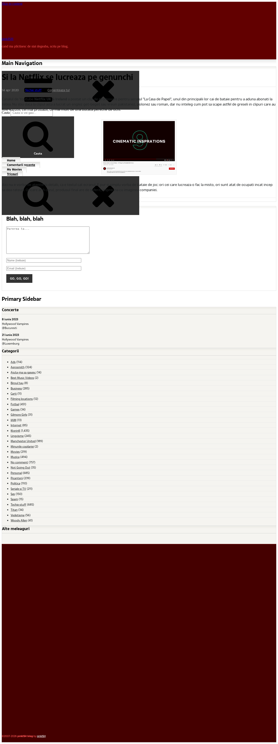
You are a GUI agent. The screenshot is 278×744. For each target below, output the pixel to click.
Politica (15, 483)
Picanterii (17, 478)
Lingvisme (17, 436)
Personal (16, 473)
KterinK (15, 430)
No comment (19, 462)
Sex (13, 494)
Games (15, 409)
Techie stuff (33, 90)
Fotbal (15, 404)
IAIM (13, 420)
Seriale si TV (18, 488)
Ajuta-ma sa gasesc (23, 372)
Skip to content (12, 3)
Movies (15, 451)
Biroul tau (17, 383)
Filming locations (22, 398)
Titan (14, 509)
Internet (16, 425)
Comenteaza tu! (59, 90)
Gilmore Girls (19, 414)
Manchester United (23, 441)
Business (16, 388)
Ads (13, 362)
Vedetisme (18, 515)
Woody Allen (19, 520)
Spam (14, 499)
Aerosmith (18, 367)
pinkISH (7, 39)
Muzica (15, 457)
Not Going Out (20, 467)
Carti (14, 393)
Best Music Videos (22, 377)
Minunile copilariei (22, 446)
